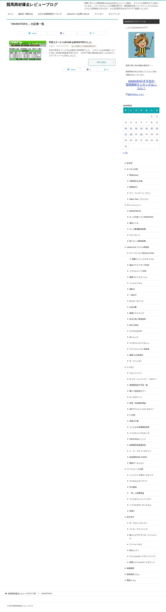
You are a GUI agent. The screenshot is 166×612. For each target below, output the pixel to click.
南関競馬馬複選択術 (137, 445)
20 (141, 134)
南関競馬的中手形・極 (138, 385)
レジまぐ (130, 367)
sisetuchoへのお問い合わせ (78, 14)
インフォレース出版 (135, 469)
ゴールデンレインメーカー (140, 499)
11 (131, 128)
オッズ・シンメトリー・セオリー (143, 379)
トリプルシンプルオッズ (139, 433)
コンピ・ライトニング (138, 529)
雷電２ (132, 511)
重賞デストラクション (138, 277)
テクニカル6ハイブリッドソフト (142, 556)
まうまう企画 (132, 169)
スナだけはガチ (135, 331)
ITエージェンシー (134, 205)
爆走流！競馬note (25, 14)
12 (136, 128)
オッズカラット (135, 397)
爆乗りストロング (136, 313)
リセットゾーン (135, 373)
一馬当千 (133, 295)
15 (152, 128)
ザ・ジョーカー (135, 361)
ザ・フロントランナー (138, 523)
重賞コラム (131, 580)
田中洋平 (130, 517)
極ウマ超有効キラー (137, 391)
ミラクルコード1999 (137, 271)
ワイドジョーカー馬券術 (139, 349)
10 (126, 128)
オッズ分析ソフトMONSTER (141, 217)
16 (157, 128)
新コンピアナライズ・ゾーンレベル (143, 536)
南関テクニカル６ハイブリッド (142, 562)
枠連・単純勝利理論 (137, 403)
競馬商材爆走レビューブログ (32, 4)
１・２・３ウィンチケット (140, 451)
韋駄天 (132, 289)
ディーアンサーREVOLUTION (141, 253)
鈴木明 (129, 163)
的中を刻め (134, 325)
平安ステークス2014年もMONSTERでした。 (71, 42)
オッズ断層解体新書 (137, 229)
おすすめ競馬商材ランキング (50, 14)
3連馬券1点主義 (135, 181)
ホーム (10, 14)
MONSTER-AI (135, 211)
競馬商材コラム (133, 574)
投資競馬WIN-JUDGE (138, 457)
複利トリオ (134, 223)
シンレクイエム (135, 283)
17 (126, 134)
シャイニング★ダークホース (141, 475)
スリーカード (134, 235)
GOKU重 (133, 307)
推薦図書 (130, 568)
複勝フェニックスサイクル (143, 259)
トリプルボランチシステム (140, 505)
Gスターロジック (136, 301)
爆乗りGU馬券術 (136, 355)
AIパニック (133, 337)
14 (147, 128)
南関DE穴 (133, 187)
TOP (22, 594)
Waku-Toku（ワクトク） (139, 199)
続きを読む (102, 62)
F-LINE (132, 415)
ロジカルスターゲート (138, 481)
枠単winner (134, 175)
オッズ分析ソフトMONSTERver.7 (83, 46)
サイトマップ (114, 14)
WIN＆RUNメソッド (137, 439)
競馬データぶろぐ (136, 463)
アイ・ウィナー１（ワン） (140, 193)
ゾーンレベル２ (135, 544)
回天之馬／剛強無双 (137, 319)
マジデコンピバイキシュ (139, 343)
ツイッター (98, 14)
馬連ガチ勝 (134, 421)
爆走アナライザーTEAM (139, 265)
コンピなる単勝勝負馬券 (139, 427)
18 (131, 134)
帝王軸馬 (133, 487)
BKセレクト (134, 550)
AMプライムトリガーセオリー (141, 409)
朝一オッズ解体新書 (137, 241)
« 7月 (125, 153)
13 (141, 128)
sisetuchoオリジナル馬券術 (138, 247)
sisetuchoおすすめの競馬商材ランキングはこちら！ (141, 84)
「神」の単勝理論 (136, 493)
